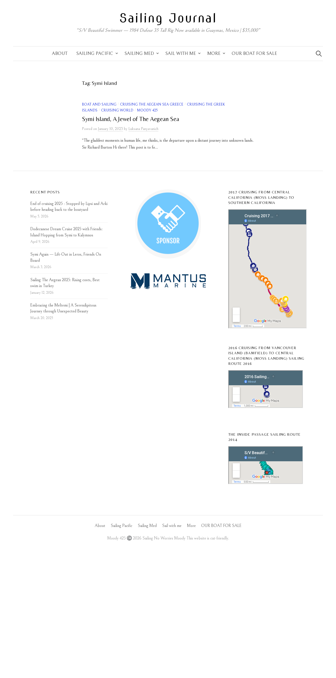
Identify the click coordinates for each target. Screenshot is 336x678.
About (59, 53)
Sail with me (180, 53)
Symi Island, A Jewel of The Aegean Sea (130, 119)
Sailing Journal (168, 18)
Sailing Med (139, 53)
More (213, 53)
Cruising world (117, 110)
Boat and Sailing (99, 104)
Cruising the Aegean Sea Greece (151, 104)
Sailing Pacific (94, 53)
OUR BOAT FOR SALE (254, 53)
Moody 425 (147, 110)
